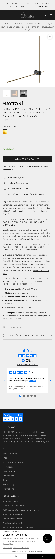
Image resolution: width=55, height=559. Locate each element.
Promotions (8, 489)
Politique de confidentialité (15, 505)
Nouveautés (8, 475)
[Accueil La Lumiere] (27, 15)
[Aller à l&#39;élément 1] (6, 93)
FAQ (5, 458)
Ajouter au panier (27, 159)
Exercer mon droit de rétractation (18, 527)
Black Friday (8, 484)
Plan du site (8, 467)
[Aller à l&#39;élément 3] (23, 93)
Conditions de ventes (12, 519)
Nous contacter (10, 453)
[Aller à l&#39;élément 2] (15, 93)
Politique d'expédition (13, 514)
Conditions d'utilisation (13, 523)
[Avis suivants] (50, 380)
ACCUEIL (6, 24)
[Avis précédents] (5, 380)
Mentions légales (10, 501)
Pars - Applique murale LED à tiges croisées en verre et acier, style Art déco (27, 27)
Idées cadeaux (9, 471)
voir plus (32, 381)
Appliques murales (24, 24)
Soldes (6, 480)
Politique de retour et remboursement (21, 510)
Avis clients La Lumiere (13, 462)
